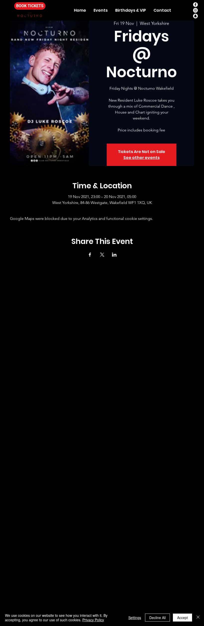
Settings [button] (134, 617)
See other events (141, 157)
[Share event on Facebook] (90, 255)
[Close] (198, 617)
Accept (182, 617)
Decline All (157, 617)
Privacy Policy (93, 619)
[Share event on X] (102, 255)
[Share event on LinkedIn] (114, 255)
